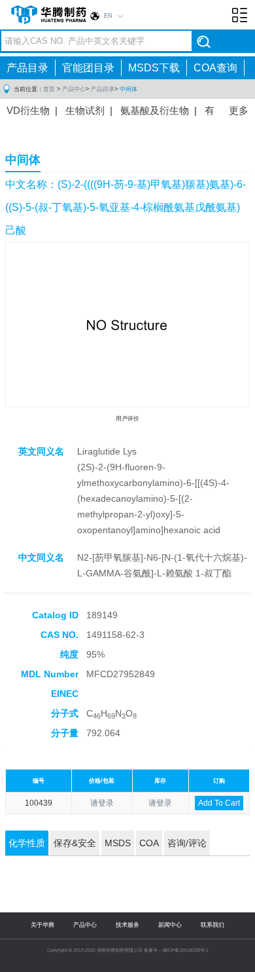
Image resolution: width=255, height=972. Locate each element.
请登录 (102, 803)
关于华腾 (42, 925)
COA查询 (215, 67)
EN (108, 15)
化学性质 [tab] (26, 843)
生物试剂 (85, 110)
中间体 (128, 89)
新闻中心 (170, 925)
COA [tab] (149, 843)
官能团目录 (88, 67)
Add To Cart (219, 803)
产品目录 (27, 67)
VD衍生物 (28, 110)
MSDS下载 (154, 67)
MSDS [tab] (118, 843)
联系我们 (212, 925)
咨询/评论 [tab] (187, 843)
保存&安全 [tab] (75, 843)
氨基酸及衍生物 (154, 110)
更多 (238, 110)
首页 (49, 89)
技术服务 (127, 925)
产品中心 (74, 89)
